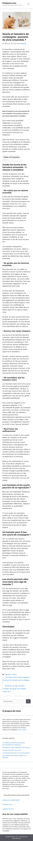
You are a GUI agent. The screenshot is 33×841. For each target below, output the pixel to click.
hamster (8, 674)
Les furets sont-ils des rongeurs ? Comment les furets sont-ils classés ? (16, 680)
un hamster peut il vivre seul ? (12, 750)
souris (14, 674)
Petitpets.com (9, 3)
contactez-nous (7, 804)
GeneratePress (16, 838)
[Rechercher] (28, 701)
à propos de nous (8, 809)
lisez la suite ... (23, 729)
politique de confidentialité (10, 800)
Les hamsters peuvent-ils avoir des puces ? (16, 753)
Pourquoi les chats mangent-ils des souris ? (16, 747)
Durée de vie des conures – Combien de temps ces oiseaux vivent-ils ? (14, 688)
